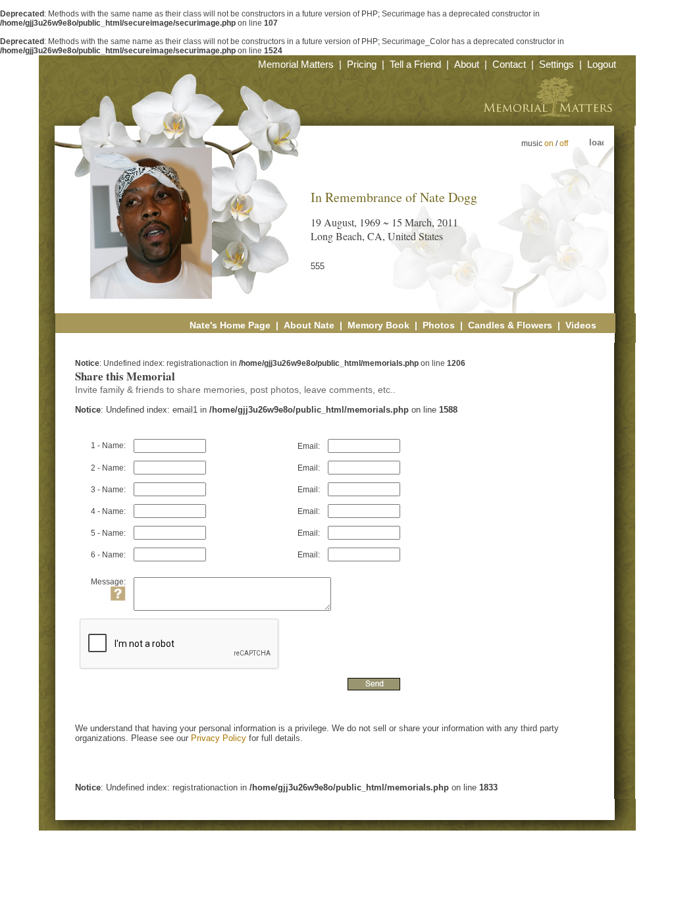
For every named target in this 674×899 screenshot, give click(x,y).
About (466, 64)
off (563, 143)
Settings (556, 64)
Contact (509, 64)
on (549, 143)
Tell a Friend (415, 64)
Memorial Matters (296, 64)
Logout (601, 64)
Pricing (361, 64)
